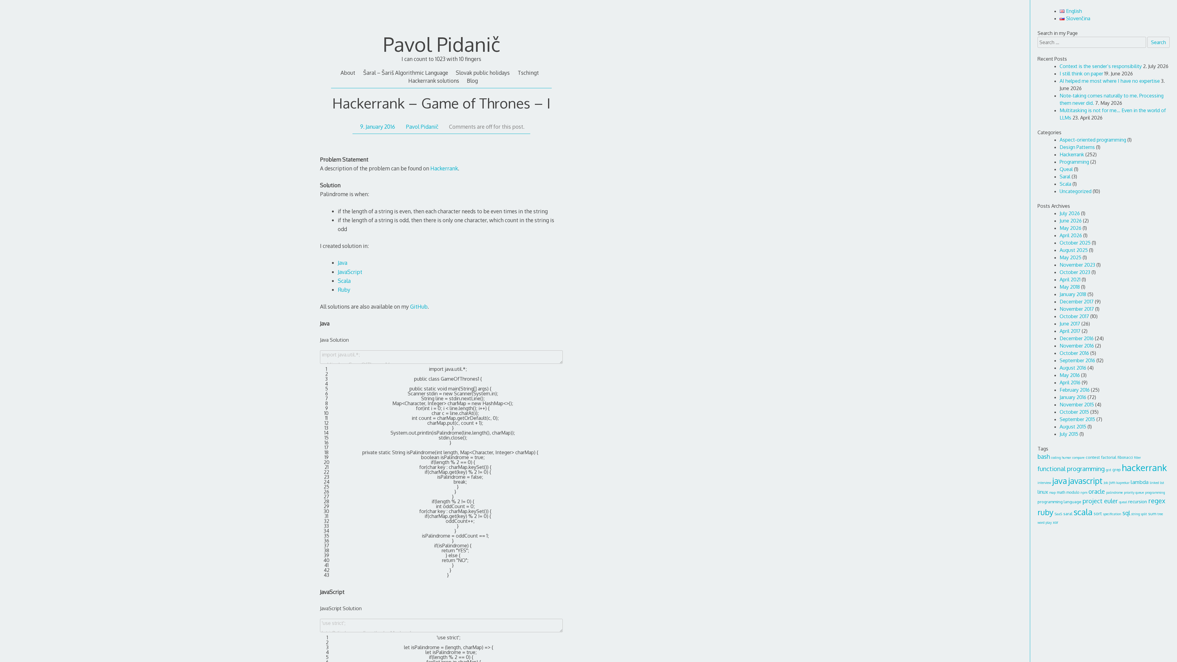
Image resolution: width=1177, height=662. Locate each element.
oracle (1096, 491)
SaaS (1058, 514)
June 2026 (1071, 221)
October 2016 (1074, 353)
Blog (472, 80)
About (348, 72)
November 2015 (1077, 404)
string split (1139, 514)
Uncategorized (1075, 191)
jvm (1112, 482)
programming (1155, 492)
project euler (1100, 501)
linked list (1157, 483)
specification (1112, 514)
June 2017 (1070, 324)
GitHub (419, 306)
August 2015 (1073, 427)
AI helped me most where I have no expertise (1110, 81)
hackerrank (1144, 467)
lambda (1139, 482)
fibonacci (1125, 457)
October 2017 (1074, 316)
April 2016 (1070, 382)
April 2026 (1071, 235)
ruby (1045, 512)
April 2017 (1070, 331)
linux (1043, 492)
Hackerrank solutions (433, 80)
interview (1044, 483)
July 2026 (1070, 213)
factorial (1108, 457)
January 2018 (1073, 294)
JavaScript (350, 271)
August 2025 (1074, 250)
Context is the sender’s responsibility (1101, 66)
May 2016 (1070, 375)
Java (342, 262)
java (1059, 480)
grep (1116, 469)
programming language (1059, 501)
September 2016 (1077, 360)
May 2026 (1070, 228)
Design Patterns (1077, 147)
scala (1083, 512)
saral (1067, 513)
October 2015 (1074, 412)
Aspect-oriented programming (1093, 140)
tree (1160, 514)
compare (1078, 457)
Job (1106, 483)
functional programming (1071, 469)
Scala (344, 280)
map (1052, 492)
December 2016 (1077, 338)
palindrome (1114, 492)
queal (1123, 502)
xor (1055, 522)
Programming (1074, 162)
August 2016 (1073, 368)
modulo (1072, 492)
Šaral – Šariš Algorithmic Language (405, 72)
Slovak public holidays (483, 72)
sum (1152, 513)
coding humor (1061, 457)
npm (1083, 492)
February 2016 (1075, 390)
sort (1098, 513)
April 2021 (1070, 279)
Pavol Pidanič (441, 44)
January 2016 (1073, 397)
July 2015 (1069, 434)
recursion (1137, 501)
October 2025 (1075, 243)
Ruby (344, 289)
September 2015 (1077, 419)
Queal (1066, 169)
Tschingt (528, 72)
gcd (1108, 470)
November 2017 (1077, 309)
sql (1126, 513)
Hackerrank (444, 168)
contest (1093, 457)
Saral (1065, 176)
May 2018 (1070, 287)
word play (1045, 522)
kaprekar (1122, 483)
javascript (1085, 481)
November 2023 (1077, 265)
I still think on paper (1081, 73)
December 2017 (1077, 302)
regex (1156, 500)
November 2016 (1077, 346)
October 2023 (1075, 272)
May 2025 (1070, 257)
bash (1044, 456)
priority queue (1134, 492)
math (1061, 492)
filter (1137, 457)
